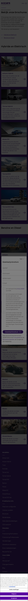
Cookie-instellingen (14, 589)
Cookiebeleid (12, 586)
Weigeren (14, 594)
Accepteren (14, 598)
